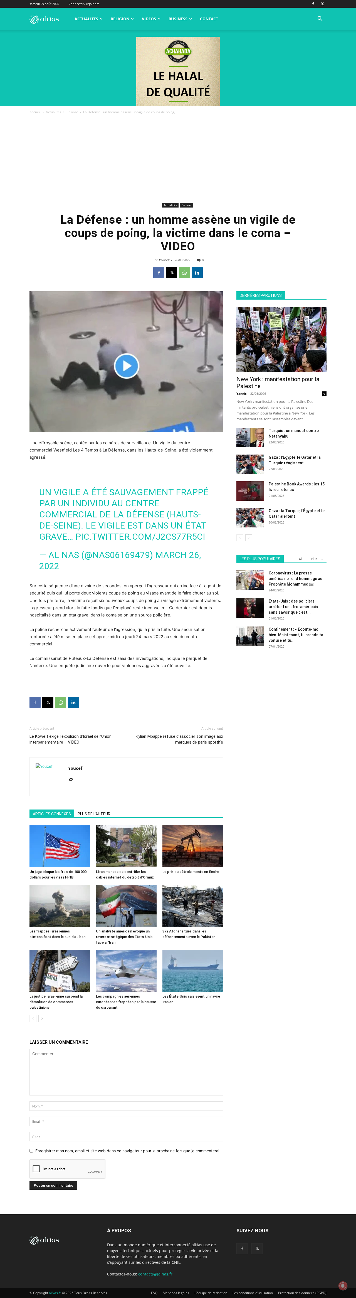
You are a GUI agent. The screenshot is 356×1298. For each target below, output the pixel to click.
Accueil (35, 112)
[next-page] (41, 1018)
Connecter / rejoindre (84, 4)
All (301, 559)
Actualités (86, 18)
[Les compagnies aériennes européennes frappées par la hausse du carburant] (126, 971)
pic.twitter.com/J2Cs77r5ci (140, 536)
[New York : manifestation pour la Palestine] (281, 339)
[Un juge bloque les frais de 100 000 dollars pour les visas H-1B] (59, 846)
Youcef (164, 260)
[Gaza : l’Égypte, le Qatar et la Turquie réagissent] (250, 464)
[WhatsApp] (184, 272)
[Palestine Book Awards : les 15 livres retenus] (250, 491)
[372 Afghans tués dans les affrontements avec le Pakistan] (192, 906)
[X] (322, 4)
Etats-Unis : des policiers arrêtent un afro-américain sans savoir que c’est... (293, 607)
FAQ (154, 1292)
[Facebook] (313, 4)
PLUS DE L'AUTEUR (94, 814)
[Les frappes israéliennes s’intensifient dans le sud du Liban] (59, 906)
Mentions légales (176, 1292)
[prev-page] (32, 1018)
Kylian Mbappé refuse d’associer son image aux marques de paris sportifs (179, 739)
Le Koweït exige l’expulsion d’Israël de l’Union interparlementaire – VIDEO (70, 739)
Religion (120, 18)
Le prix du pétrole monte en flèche (190, 872)
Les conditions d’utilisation (253, 1292)
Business (178, 18)
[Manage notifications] (342, 1285)
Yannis (241, 393)
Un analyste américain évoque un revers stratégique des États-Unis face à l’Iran (124, 936)
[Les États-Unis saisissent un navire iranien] (192, 971)
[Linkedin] (197, 272)
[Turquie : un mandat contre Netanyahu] (250, 437)
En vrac (72, 112)
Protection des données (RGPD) (302, 1292)
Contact (209, 18)
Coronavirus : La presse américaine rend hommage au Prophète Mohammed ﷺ (295, 578)
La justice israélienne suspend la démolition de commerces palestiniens (56, 1002)
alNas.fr (55, 1292)
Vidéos (149, 18)
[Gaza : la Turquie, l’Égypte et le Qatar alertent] (250, 517)
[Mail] (72, 779)
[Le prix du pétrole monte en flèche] (192, 846)
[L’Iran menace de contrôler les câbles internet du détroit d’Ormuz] (126, 846)
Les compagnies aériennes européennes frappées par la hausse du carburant (126, 1002)
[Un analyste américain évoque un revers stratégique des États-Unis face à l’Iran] (126, 906)
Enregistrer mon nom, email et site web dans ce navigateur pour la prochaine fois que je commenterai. (127, 1150)
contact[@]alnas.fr (155, 1274)
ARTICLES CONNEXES (52, 814)
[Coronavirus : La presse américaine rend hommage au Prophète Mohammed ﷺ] (250, 580)
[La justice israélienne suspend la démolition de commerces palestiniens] (59, 971)
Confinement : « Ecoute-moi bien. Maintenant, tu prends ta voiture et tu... (296, 635)
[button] (320, 19)
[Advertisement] (178, 159)
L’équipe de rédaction (210, 1292)
